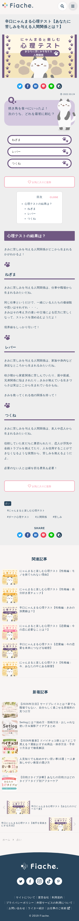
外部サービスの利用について (55, 902)
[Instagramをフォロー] (39, 881)
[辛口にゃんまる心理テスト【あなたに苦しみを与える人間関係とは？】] (35, 86)
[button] (59, 86)
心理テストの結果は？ (38, 203)
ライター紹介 (36, 908)
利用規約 (57, 897)
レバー (16, 151)
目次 (39, 196)
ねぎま (16, 139)
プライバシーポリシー (20, 902)
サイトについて (25, 897)
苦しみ (58, 517)
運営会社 (43, 897)
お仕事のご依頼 (57, 908)
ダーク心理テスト (19, 517)
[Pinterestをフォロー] (58, 881)
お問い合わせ (17, 908)
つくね (16, 163)
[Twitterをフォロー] (20, 881)
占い (7, 503)
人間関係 (42, 517)
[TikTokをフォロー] (49, 881)
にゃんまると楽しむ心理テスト (27, 510)
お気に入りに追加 (41, 182)
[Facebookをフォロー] (30, 881)
